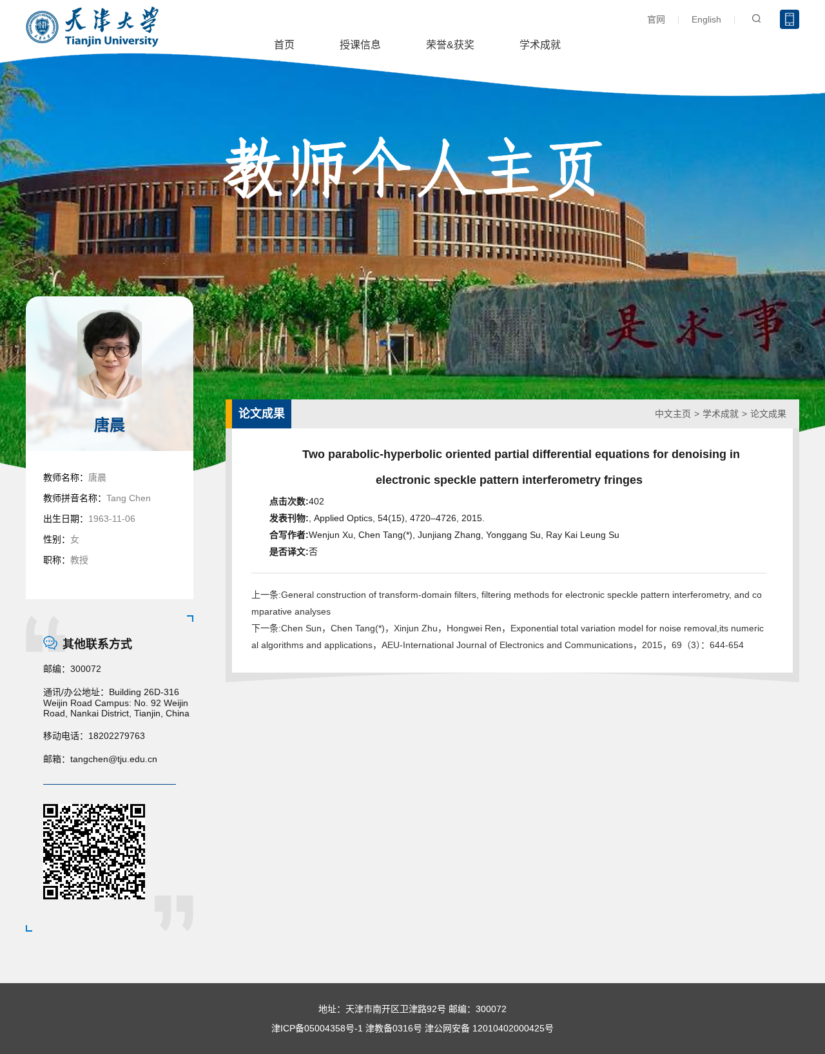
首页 (284, 44)
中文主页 (673, 413)
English (706, 19)
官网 (656, 19)
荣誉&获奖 (450, 44)
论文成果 (768, 413)
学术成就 (540, 44)
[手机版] (789, 19)
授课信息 (360, 44)
